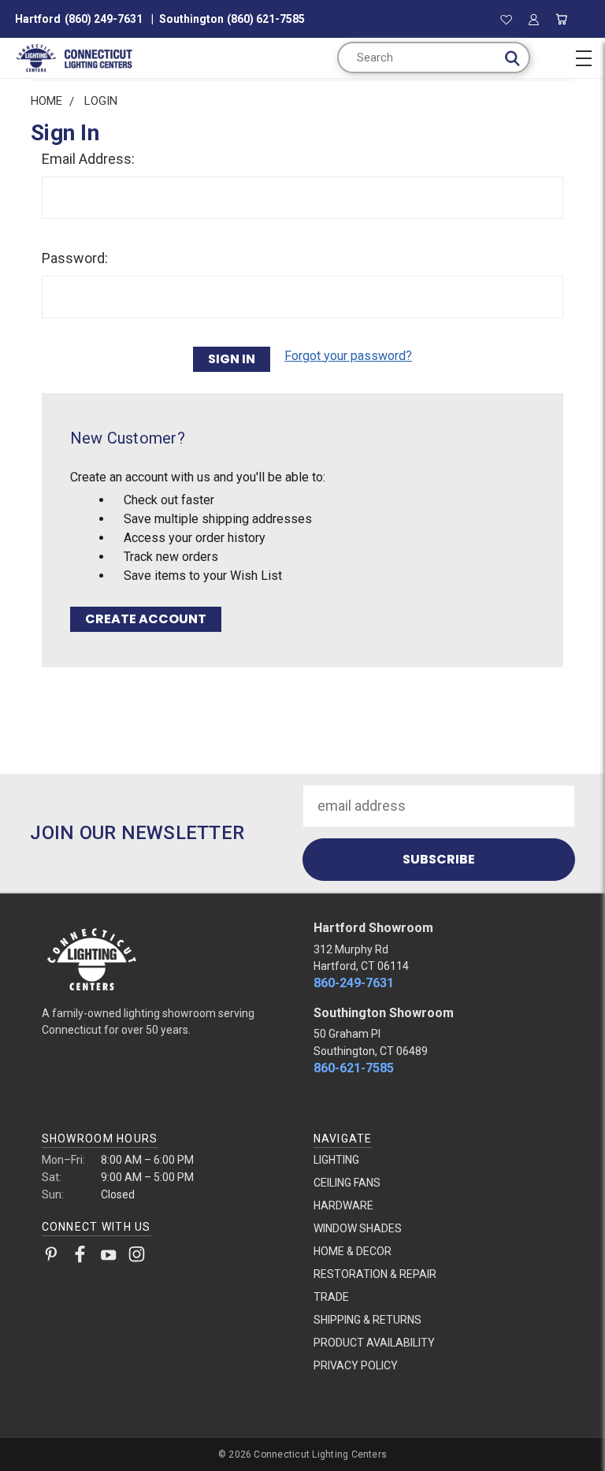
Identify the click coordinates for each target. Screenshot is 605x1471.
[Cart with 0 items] (562, 18)
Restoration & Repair (375, 1274)
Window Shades (358, 1228)
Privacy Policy (356, 1365)
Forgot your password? (348, 355)
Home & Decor (353, 1251)
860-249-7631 (354, 982)
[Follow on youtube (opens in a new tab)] (108, 1257)
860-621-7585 (354, 1068)
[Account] (533, 18)
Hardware (343, 1205)
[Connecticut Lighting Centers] (167, 958)
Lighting (336, 1159)
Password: (75, 258)
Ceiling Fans (347, 1182)
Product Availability (374, 1342)
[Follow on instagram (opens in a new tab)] (137, 1257)
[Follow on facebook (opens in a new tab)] (80, 1257)
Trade (331, 1297)
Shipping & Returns (367, 1319)
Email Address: (88, 158)
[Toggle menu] (583, 56)
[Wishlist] (506, 18)
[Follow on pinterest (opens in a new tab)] (51, 1257)
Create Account (145, 619)
